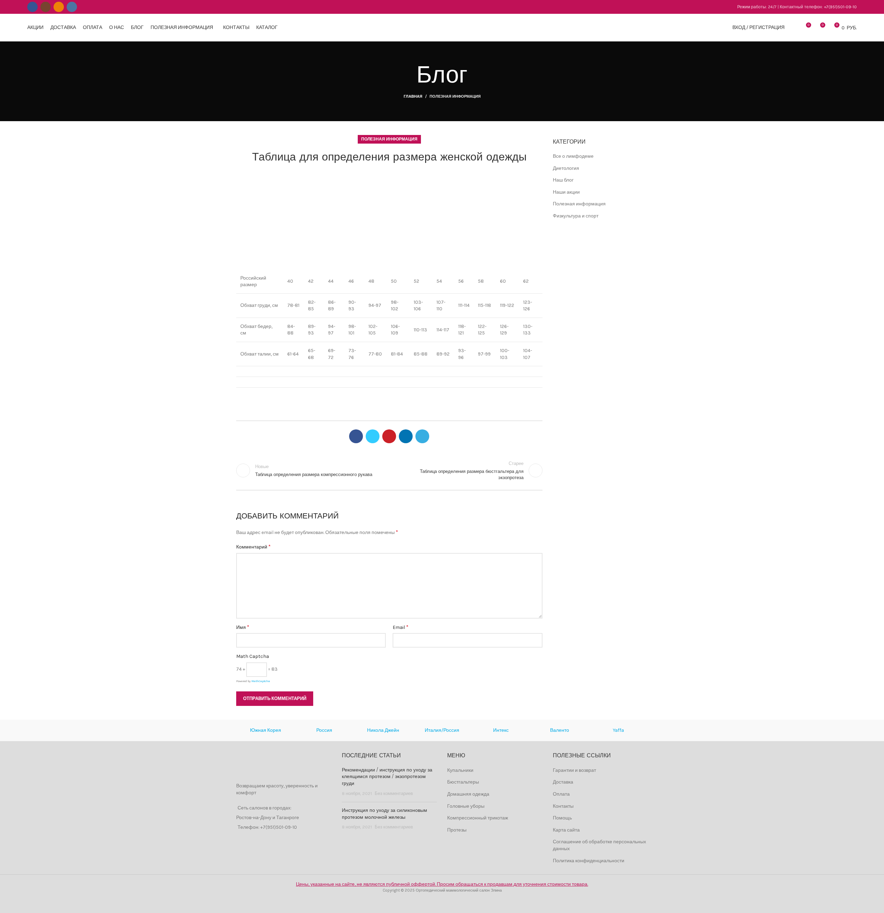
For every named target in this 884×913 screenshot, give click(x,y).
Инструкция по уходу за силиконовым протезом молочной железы (384, 814)
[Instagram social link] (45, 7)
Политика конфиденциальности (588, 861)
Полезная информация (455, 96)
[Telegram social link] (422, 436)
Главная (413, 96)
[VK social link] (72, 7)
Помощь (562, 818)
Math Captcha (252, 656)
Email (401, 627)
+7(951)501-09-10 (840, 6)
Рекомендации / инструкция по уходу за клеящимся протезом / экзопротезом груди (387, 777)
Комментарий (253, 546)
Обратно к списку (389, 470)
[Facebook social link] (32, 7)
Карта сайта (566, 830)
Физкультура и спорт (575, 216)
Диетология (566, 168)
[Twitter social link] (372, 436)
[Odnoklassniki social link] (59, 7)
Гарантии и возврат (574, 770)
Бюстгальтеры (463, 782)
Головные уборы (465, 806)
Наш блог (563, 180)
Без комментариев (394, 793)
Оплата (561, 794)
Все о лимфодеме (573, 156)
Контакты (563, 806)
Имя (242, 627)
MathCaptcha (260, 681)
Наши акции (566, 192)
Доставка (563, 782)
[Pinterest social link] (389, 436)
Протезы (457, 830)
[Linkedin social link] (406, 436)
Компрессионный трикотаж (477, 818)
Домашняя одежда (468, 794)
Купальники (460, 770)
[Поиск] (793, 28)
